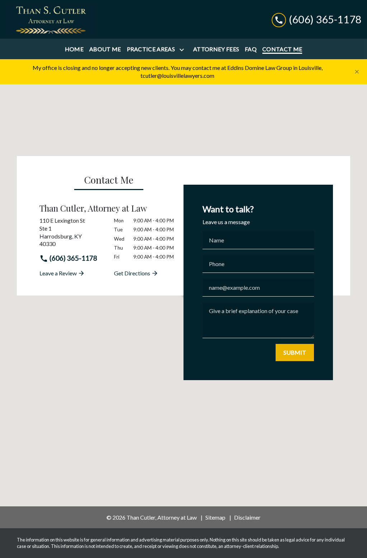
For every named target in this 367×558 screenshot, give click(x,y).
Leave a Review (58, 273)
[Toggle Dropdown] (183, 49)
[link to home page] (50, 19)
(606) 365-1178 (72, 258)
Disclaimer (247, 517)
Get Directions (132, 273)
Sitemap (215, 517)
